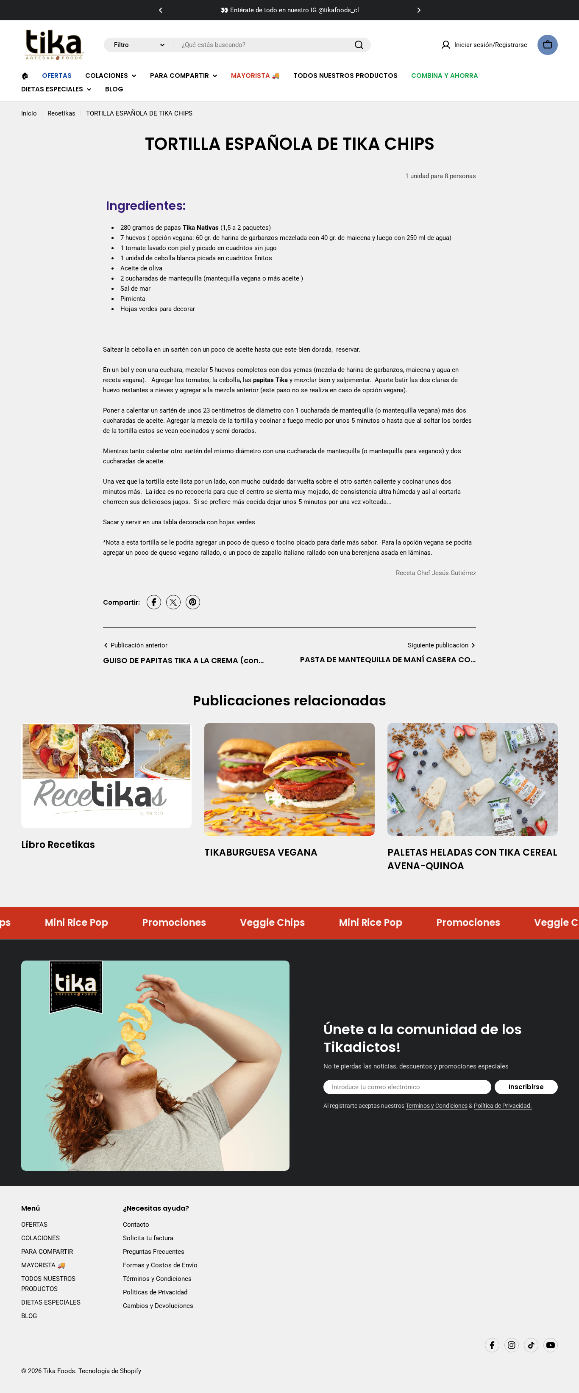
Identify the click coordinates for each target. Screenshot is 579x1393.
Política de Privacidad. (503, 1105)
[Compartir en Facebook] (154, 602)
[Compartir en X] (173, 602)
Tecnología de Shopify (109, 1371)
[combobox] (237, 45)
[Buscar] (359, 45)
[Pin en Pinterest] (193, 602)
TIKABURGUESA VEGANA (260, 852)
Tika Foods (59, 1371)
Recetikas (61, 113)
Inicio (29, 113)
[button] (161, 10)
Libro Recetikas (58, 844)
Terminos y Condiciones (437, 1105)
